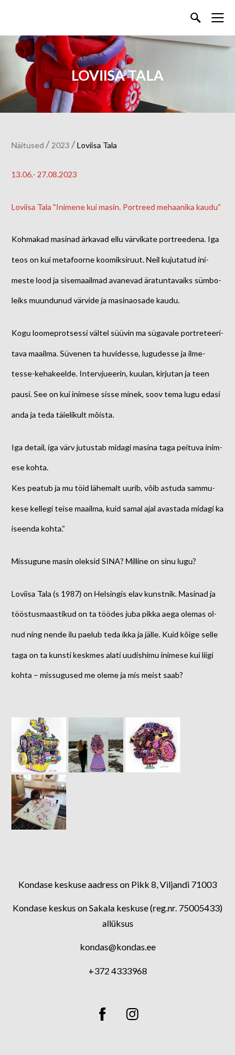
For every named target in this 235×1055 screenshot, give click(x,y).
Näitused (27, 145)
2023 (60, 145)
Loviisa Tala (97, 145)
